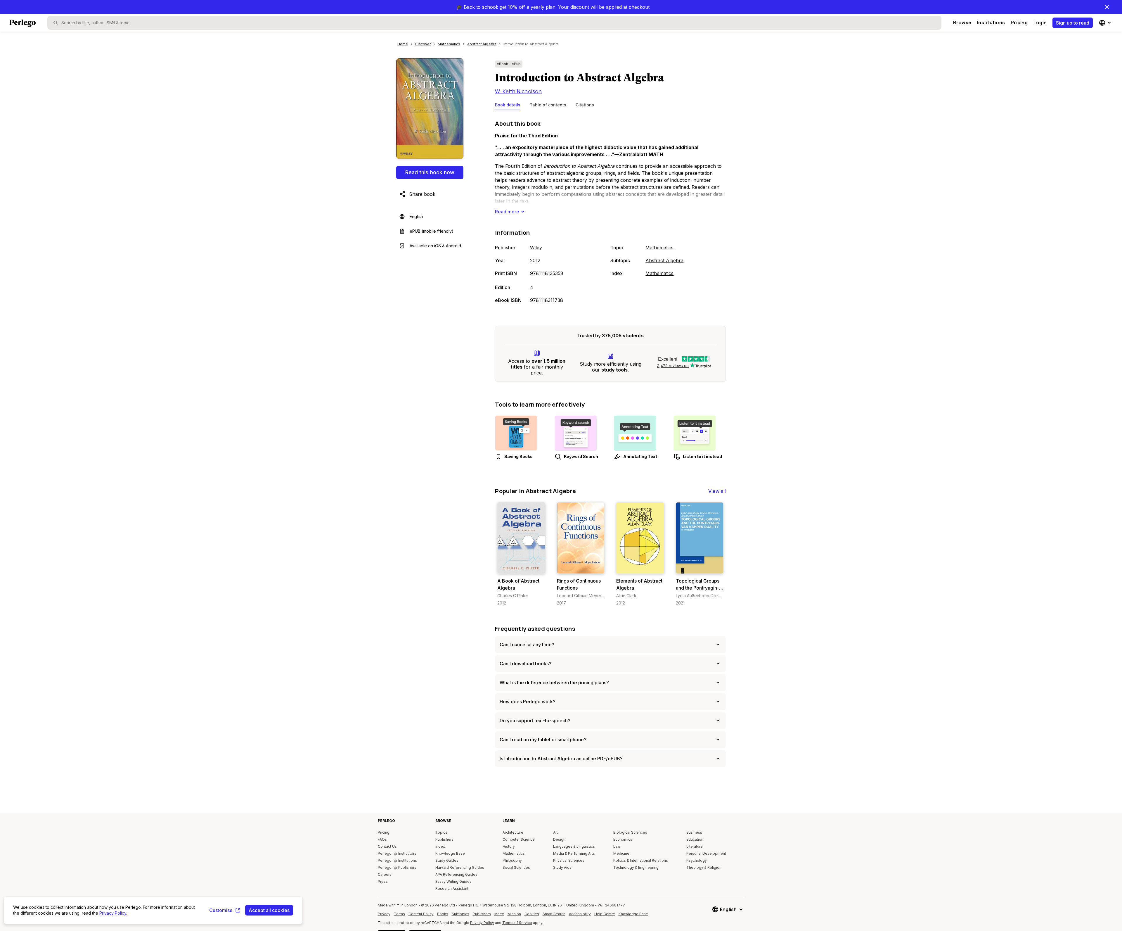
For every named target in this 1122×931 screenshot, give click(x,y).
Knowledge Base (450, 853)
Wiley (536, 248)
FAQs (382, 839)
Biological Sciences (630, 832)
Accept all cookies (269, 910)
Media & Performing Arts (574, 853)
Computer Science (519, 839)
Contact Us (387, 846)
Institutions (991, 22)
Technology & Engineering (636, 867)
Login (1040, 22)
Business (694, 832)
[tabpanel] (610, 212)
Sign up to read (1072, 23)
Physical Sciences (568, 860)
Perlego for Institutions (397, 860)
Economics (622, 839)
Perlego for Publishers (397, 867)
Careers (385, 874)
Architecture (513, 832)
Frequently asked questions (535, 629)
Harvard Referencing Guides (459, 867)
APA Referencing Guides (456, 874)
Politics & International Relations (640, 860)
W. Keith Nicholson (518, 91)
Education (694, 839)
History (509, 846)
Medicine (621, 853)
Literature (694, 846)
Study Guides (446, 860)
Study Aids (562, 867)
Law (616, 846)
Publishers (444, 839)
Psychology (696, 860)
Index (440, 846)
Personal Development (706, 853)
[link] (521, 554)
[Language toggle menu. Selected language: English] (1106, 23)
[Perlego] (22, 24)
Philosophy (512, 860)
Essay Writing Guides (453, 881)
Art (555, 832)
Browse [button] (962, 22)
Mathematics (659, 248)
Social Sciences (516, 867)
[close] (1106, 7)
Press (383, 881)
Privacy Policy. (113, 913)
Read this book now (429, 172)
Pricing (1019, 22)
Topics (441, 832)
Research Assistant (451, 888)
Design (559, 839)
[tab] (507, 106)
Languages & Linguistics (574, 846)
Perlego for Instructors (397, 853)
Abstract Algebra (664, 260)
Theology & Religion (703, 867)
